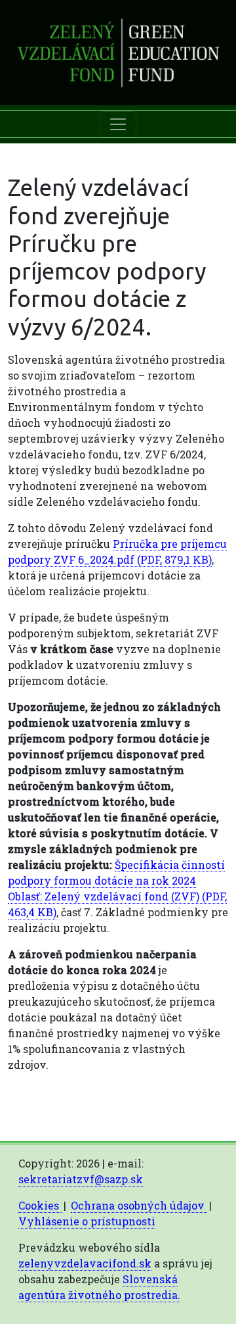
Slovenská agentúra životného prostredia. (99, 1287)
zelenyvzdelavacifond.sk (84, 1263)
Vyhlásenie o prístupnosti (86, 1221)
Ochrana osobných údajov (139, 1205)
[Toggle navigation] (118, 124)
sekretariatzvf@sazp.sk (80, 1179)
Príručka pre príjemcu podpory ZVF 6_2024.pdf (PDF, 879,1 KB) (117, 551)
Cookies (40, 1205)
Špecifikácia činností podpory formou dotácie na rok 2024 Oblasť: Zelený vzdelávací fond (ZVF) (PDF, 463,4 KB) (117, 888)
